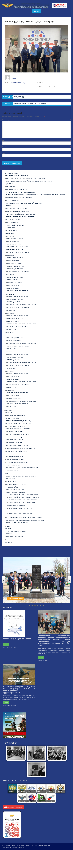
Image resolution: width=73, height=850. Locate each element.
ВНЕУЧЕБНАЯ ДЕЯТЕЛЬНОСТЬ (15, 426)
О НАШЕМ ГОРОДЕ (12, 230)
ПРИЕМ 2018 (10, 236)
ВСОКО (8, 206)
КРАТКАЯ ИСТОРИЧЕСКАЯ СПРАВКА (17, 175)
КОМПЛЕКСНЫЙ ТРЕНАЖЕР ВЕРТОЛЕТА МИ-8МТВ (23, 497)
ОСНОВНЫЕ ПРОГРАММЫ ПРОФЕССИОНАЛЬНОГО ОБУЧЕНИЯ (25, 520)
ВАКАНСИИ (9, 534)
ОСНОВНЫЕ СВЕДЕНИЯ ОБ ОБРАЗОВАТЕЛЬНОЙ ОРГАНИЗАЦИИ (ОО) (27, 178)
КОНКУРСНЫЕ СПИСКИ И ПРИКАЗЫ (18, 252)
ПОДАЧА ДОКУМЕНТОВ (14, 288)
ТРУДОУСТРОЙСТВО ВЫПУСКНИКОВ (17, 462)
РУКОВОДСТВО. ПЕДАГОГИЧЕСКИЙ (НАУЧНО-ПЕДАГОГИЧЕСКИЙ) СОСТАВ (29, 181)
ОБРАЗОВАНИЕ (10, 186)
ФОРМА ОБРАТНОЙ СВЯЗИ (14, 536)
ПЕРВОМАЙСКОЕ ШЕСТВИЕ (15, 439)
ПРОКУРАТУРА (9, 526)
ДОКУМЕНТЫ (10, 184)
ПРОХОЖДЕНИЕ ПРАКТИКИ (14, 456)
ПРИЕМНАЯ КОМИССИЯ (14, 244)
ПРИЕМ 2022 (10, 313)
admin (14, 78)
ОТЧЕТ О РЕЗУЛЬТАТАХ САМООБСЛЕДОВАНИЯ (20, 192)
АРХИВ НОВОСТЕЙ (12, 222)
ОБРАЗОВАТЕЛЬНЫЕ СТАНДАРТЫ (16, 189)
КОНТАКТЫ (8, 529)
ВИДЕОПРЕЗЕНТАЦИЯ (13, 219)
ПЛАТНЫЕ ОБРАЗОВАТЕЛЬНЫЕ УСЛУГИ (18, 211)
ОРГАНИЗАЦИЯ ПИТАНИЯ (14, 454)
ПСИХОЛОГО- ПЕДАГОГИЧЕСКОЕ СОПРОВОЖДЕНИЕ (22, 467)
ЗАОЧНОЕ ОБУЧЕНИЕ (12, 418)
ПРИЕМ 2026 (10, 390)
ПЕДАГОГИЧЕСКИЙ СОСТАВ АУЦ (16, 484)
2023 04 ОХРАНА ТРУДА (18, 83)
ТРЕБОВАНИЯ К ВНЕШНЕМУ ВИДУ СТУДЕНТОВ (20, 448)
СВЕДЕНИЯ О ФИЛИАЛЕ (12, 173)
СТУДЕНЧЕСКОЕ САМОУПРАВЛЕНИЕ (17, 445)
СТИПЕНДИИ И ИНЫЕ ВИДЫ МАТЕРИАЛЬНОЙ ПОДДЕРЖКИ (24, 203)
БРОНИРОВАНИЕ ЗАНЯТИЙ (15, 489)
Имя (36, 140)
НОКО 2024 (9, 412)
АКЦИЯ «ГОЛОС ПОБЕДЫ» (15, 437)
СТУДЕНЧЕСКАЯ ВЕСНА (14, 442)
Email (36, 147)
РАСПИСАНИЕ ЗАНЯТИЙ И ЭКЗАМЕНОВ (18, 451)
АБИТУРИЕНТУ (9, 234)
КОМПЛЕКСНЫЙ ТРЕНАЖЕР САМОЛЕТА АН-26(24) (23, 494)
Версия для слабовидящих (15, 807)
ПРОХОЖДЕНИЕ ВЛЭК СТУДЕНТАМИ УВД (18, 421)
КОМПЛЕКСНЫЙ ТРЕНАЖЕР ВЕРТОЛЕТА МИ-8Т (22, 502)
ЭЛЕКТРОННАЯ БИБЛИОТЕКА (15, 459)
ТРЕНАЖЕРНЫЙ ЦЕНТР (13, 487)
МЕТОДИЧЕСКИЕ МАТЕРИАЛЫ (15, 415)
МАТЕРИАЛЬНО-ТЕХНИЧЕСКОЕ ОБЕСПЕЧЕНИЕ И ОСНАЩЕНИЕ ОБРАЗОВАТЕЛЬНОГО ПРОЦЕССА (36, 195)
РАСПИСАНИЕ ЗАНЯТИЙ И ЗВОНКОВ (17, 523)
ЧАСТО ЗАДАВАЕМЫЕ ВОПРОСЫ (16, 531)
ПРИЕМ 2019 (10, 255)
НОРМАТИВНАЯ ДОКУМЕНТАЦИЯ (17, 296)
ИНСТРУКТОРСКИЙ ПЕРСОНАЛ (16, 506)
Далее (6, 644)
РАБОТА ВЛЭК (11, 310)
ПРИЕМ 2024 (10, 352)
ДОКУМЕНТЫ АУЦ (11, 481)
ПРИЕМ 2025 (10, 371)
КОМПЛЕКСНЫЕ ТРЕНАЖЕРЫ (16, 492)
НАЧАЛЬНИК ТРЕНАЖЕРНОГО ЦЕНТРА (20, 508)
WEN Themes (20, 847)
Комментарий (36, 120)
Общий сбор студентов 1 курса (17, 639)
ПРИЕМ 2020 (10, 275)
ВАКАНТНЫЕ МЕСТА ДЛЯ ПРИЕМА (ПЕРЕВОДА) (20, 217)
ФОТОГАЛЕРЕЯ (10, 228)
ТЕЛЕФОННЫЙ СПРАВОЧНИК (15, 225)
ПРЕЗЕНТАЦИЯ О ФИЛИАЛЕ (15, 266)
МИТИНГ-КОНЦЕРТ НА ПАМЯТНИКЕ (18, 434)
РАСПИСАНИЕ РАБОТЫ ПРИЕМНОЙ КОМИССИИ (21, 304)
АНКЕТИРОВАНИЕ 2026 (12, 471)
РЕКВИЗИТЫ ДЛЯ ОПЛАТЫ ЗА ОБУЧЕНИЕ (18, 423)
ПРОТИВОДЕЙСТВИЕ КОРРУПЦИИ (16, 208)
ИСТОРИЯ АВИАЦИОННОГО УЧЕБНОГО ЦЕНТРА (20, 476)
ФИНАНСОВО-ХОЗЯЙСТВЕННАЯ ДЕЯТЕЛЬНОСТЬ (21, 214)
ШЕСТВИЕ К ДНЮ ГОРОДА (15, 431)
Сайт (3, 153)
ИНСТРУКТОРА (12, 511)
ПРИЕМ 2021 (10, 294)
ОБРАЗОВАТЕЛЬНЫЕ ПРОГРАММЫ (17, 246)
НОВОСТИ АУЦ (10, 479)
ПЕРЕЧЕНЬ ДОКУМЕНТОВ (15, 249)
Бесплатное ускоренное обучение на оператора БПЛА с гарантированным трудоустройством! (19, 690)
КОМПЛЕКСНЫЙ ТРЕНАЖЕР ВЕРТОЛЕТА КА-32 (22, 500)
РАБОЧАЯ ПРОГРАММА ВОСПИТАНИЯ (18, 428)
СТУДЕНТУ (8, 410)
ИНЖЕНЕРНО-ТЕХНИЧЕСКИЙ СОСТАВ (20, 513)
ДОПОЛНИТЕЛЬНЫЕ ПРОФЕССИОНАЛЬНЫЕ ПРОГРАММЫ (23, 517)
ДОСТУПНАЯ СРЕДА (12, 200)
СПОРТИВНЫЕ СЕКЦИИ (13, 465)
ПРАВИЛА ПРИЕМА (13, 241)
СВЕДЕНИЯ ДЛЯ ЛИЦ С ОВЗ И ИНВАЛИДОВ (19, 197)
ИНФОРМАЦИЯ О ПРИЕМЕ (15, 238)
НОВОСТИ (13, 648)
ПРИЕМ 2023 (10, 332)
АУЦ (6, 473)
